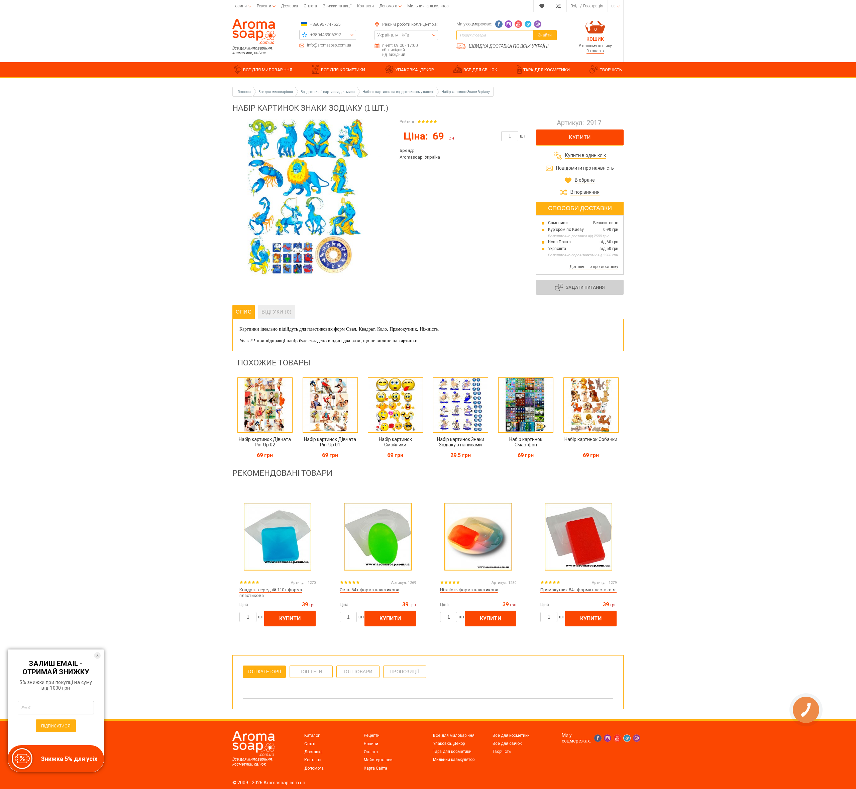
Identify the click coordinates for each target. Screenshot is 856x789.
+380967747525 (325, 24)
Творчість (502, 751)
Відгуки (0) (276, 312)
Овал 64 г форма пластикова (369, 589)
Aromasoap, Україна (420, 157)
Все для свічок (507, 743)
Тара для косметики (452, 751)
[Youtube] (518, 24)
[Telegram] (528, 24)
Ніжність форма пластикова (469, 589)
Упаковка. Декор (449, 743)
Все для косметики (511, 735)
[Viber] (537, 24)
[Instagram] (508, 24)
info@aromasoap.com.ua (329, 45)
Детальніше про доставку (593, 266)
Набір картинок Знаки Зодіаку (465, 92)
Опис (243, 312)
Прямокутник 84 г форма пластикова (578, 589)
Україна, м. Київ (393, 34)
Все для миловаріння (453, 735)
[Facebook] (499, 24)
